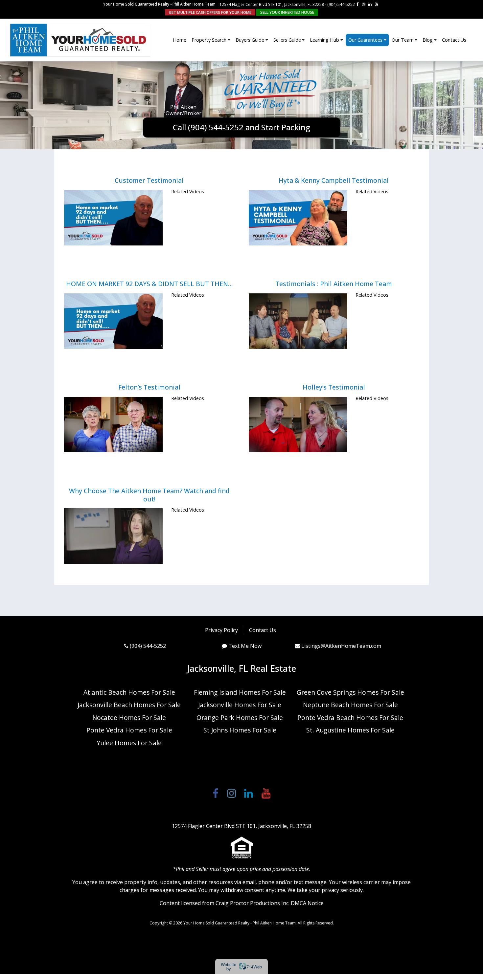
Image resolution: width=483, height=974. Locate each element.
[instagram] (363, 4)
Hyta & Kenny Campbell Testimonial (334, 180)
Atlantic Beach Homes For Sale (129, 692)
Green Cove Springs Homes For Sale (350, 692)
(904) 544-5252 (341, 4)
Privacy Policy (221, 630)
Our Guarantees (365, 40)
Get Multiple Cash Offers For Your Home (210, 12)
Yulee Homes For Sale (129, 742)
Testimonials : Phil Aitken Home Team (333, 283)
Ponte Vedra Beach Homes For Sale (350, 717)
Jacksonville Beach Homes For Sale (129, 704)
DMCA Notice (307, 903)
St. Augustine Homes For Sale (350, 730)
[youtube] (376, 4)
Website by (241, 966)
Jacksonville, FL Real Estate (241, 668)
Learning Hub (324, 40)
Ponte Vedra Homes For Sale (129, 730)
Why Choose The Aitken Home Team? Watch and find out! (149, 494)
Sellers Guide (287, 40)
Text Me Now (245, 645)
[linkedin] (370, 4)
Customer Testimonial (149, 180)
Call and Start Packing (241, 127)
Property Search (209, 40)
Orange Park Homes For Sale (239, 717)
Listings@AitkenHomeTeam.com (341, 645)
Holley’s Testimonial (334, 387)
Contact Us (454, 40)
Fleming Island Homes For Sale (240, 692)
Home (179, 40)
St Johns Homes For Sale (239, 730)
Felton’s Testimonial (149, 387)
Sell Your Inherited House (287, 12)
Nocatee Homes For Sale (129, 717)
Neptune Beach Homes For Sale (350, 704)
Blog (428, 40)
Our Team (403, 40)
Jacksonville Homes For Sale (239, 704)
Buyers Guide (250, 40)
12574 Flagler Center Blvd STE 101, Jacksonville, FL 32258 (271, 4)
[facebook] (357, 4)
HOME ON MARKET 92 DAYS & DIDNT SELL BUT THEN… (149, 283)
